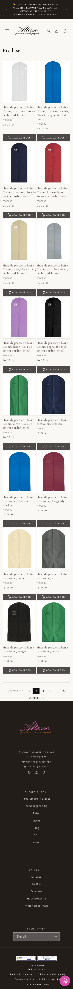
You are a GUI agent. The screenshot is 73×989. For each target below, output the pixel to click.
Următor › (36, 698)
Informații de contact (38, 984)
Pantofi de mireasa (36, 905)
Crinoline (36, 891)
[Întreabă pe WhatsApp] (65, 980)
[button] (7, 31)
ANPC (36, 842)
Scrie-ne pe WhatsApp (38, 761)
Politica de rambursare (22, 974)
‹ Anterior (15, 691)
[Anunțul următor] (66, 10)
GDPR (36, 820)
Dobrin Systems (36, 969)
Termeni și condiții (36, 806)
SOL (36, 835)
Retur (36, 813)
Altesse (40, 965)
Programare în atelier (36, 798)
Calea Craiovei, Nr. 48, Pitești (38, 752)
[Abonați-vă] (56, 936)
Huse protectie (36, 898)
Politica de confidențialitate (52, 974)
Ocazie (36, 884)
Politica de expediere (50, 979)
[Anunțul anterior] (6, 10)
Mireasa (36, 876)
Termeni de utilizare (25, 979)
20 (64, 691)
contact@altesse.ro (38, 766)
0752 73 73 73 (38, 757)
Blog (36, 828)
